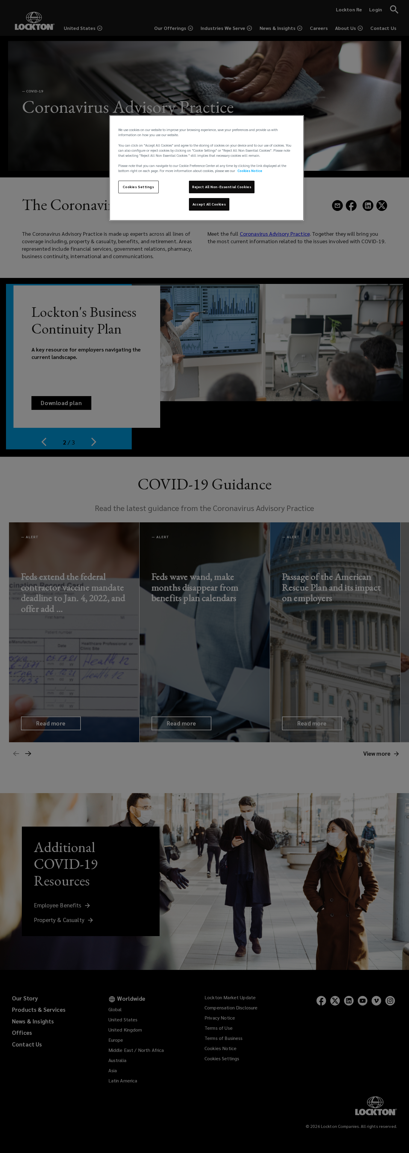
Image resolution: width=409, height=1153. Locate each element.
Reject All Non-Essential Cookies (221, 187)
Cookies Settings (138, 187)
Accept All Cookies (209, 204)
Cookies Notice (249, 170)
